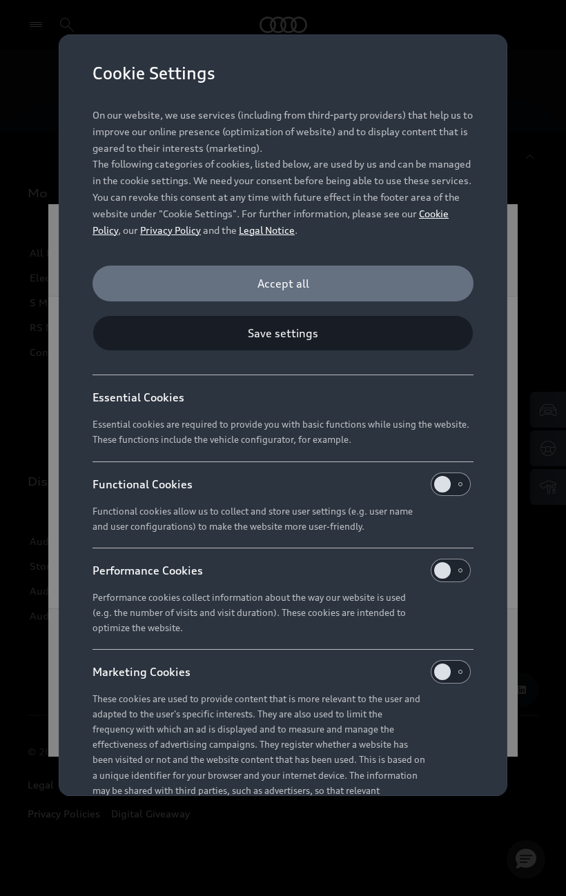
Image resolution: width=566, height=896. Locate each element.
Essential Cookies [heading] (138, 397)
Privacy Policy (170, 230)
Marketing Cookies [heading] (141, 672)
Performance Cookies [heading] (147, 570)
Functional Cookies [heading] (142, 484)
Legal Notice (267, 230)
